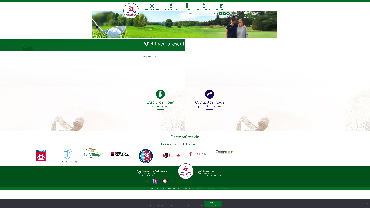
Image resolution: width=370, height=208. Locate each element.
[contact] (220, 13)
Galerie (187, 9)
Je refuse (213, 205)
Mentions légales (198, 188)
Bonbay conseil (221, 188)
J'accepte (213, 202)
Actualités (171, 9)
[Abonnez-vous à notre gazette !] (228, 13)
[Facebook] (224, 13)
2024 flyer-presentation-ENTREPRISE (150, 57)
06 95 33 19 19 (207, 173)
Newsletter (210, 188)
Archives (220, 9)
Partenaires (203, 9)
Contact (188, 188)
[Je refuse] (368, 204)
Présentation (152, 9)
